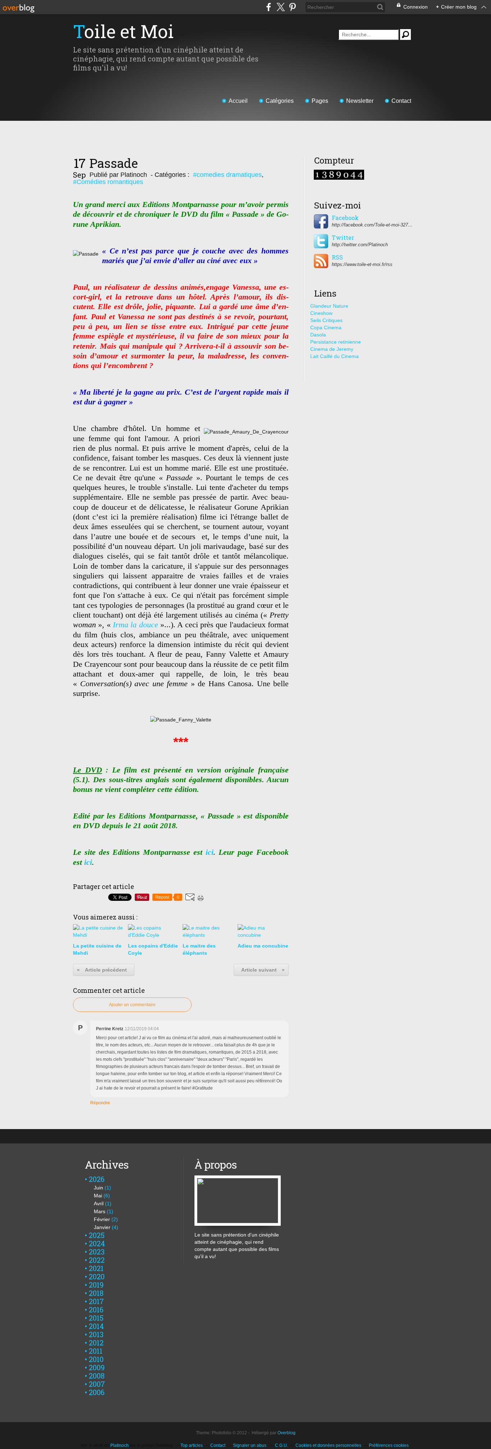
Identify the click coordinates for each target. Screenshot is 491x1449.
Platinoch (119, 1445)
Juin (98, 1188)
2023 (97, 1251)
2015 (96, 1317)
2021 (96, 1268)
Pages (320, 101)
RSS (337, 257)
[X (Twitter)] (280, 7)
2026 (97, 1179)
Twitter (343, 237)
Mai (98, 1195)
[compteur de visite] (339, 173)
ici (210, 852)
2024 (97, 1243)
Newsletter (359, 101)
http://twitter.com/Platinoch (360, 244)
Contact (401, 101)
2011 (95, 1351)
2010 (96, 1359)
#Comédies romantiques (108, 181)
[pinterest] (292, 7)
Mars (99, 1211)
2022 (97, 1260)
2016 (96, 1309)
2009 (97, 1367)
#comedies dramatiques (227, 174)
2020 (97, 1276)
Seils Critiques (326, 320)
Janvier (102, 1227)
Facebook (345, 217)
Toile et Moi (123, 31)
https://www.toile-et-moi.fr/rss (362, 264)
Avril (99, 1203)
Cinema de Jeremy (331, 349)
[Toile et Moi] (237, 1179)
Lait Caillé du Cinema (334, 356)
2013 (96, 1334)
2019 (96, 1284)
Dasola (318, 335)
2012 (96, 1342)
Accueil (238, 101)
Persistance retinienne (335, 342)
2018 (96, 1293)
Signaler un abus (250, 1445)
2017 (96, 1301)
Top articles (191, 1445)
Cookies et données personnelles (328, 1445)
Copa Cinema (325, 327)
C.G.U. (281, 1445)
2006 (97, 1392)
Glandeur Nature (329, 306)
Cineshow (321, 313)
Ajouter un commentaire (132, 1004)
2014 (96, 1326)
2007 (97, 1384)
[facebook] (268, 7)
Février (102, 1219)
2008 (97, 1375)
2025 (97, 1235)
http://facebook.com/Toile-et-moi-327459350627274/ (373, 225)
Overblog (286, 1432)
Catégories (280, 101)
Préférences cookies (389, 1445)
